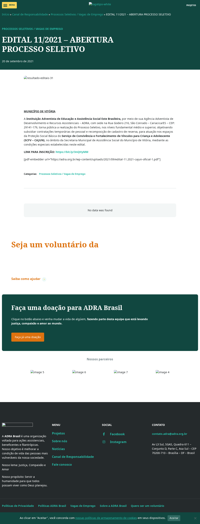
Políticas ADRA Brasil (52, 506)
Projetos (58, 433)
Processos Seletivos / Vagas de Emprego (77, 14)
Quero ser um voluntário (147, 506)
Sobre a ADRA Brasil (113, 506)
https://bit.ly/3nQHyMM (72, 152)
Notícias (58, 449)
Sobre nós (59, 441)
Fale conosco (62, 464)
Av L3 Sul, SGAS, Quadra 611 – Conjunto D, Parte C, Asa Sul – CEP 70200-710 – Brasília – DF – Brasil (174, 448)
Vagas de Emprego (83, 506)
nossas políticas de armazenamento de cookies (106, 518)
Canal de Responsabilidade (30, 14)
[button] (9, 5)
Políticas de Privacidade (18, 506)
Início (5, 14)
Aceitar (174, 518)
